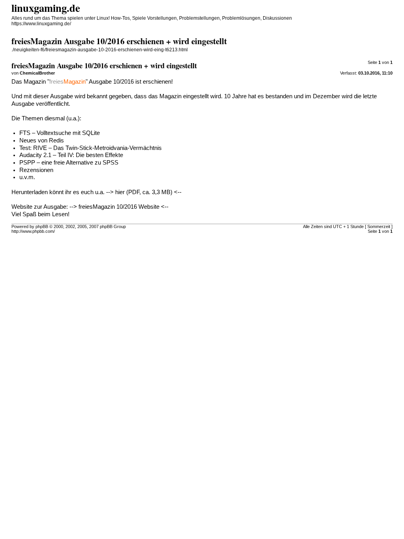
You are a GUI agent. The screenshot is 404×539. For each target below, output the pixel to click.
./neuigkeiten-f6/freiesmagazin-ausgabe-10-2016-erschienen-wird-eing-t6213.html (99, 49)
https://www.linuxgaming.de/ (41, 23)
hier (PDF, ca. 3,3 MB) (143, 192)
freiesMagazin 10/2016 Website (119, 207)
